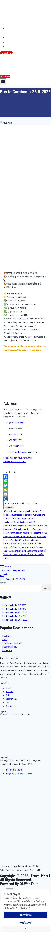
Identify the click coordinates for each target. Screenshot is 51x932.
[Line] (25, 481)
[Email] (25, 494)
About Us (12, 28)
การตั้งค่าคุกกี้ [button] (25, 923)
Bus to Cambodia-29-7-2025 (14, 620)
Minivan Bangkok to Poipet (26, 533)
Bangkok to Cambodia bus (15, 511)
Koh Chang (7, 636)
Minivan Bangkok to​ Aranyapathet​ (23, 525)
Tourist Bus (6, 53)
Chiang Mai (7, 650)
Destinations (14, 37)
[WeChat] (25, 490)
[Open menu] (3, 81)
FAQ (9, 42)
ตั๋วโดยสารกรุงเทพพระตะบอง (30, 551)
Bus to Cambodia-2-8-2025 (14, 605)
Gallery (11, 33)
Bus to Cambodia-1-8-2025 (14, 609)
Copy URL (9, 508)
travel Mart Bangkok (15, 543)
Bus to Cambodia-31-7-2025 (14, 612)
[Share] (25, 499)
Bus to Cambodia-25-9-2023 (12, 568)
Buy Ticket (5, 76)
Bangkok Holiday (9, 647)
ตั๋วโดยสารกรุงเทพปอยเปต (21, 547)
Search (3, 582)
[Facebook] (25, 476)
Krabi (4, 639)
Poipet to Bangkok (31, 536)
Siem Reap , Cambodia (12, 643)
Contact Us (13, 46)
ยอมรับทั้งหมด (26, 915)
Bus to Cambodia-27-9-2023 (12, 577)
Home (10, 24)
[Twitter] (25, 485)
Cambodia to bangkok (22, 514)
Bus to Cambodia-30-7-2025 (14, 616)
